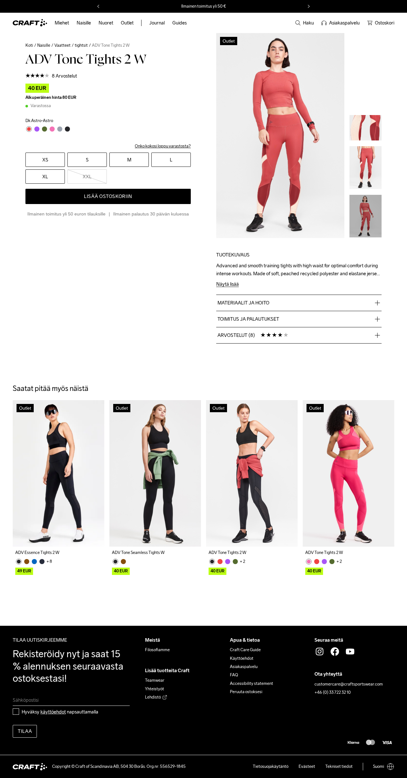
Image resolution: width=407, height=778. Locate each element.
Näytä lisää (227, 284)
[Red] (220, 561)
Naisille (43, 45)
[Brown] (27, 561)
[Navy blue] (42, 561)
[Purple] (227, 561)
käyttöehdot (53, 712)
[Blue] (34, 561)
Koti (29, 45)
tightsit (81, 45)
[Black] (18, 561)
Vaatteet (62, 45)
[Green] (235, 561)
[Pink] (308, 561)
